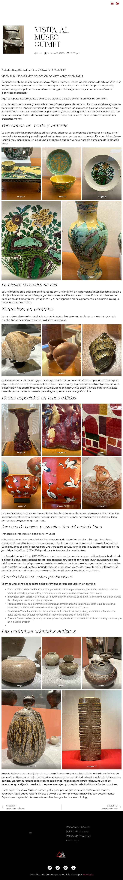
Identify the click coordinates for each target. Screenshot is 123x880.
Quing (113, 298)
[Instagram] (58, 868)
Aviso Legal (72, 840)
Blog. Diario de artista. (24, 70)
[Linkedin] (73, 868)
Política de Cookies (77, 831)
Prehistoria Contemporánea (100, 784)
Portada (6, 70)
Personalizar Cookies (78, 827)
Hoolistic (88, 874)
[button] (30, 832)
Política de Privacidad (78, 836)
